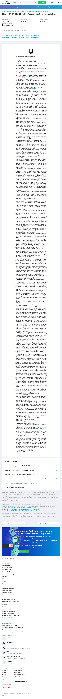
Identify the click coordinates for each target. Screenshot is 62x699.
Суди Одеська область (25, 11)
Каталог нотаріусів (7, 620)
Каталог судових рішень (13, 11)
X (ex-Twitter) (5, 679)
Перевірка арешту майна (8, 629)
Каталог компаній (6, 606)
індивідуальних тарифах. (52, 7)
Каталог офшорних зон (8, 613)
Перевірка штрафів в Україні (9, 625)
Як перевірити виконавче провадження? (12, 627)
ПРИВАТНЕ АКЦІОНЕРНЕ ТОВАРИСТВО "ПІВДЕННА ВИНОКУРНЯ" (19, 33)
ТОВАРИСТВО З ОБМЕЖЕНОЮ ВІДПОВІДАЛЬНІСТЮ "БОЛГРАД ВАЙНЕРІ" (21, 35)
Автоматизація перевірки (9, 594)
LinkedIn (4, 672)
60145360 (21, 523)
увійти (52, 2)
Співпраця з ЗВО (6, 569)
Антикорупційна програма (20, 681)
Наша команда (6, 565)
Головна (4, 11)
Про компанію (6, 563)
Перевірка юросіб (6, 583)
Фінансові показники (7, 592)
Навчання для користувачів (9, 574)
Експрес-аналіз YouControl (9, 599)
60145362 (53, 523)
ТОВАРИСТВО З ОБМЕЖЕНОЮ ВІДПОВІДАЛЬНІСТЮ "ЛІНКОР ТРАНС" (20, 37)
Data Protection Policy (19, 674)
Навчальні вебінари (7, 571)
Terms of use (17, 672)
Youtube (4, 674)
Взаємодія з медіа (7, 567)
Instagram (4, 676)
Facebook (4, 670)
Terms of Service (18, 670)
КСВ (3, 578)
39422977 (34, 88)
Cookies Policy (17, 676)
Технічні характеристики (20, 679)
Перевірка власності (7, 590)
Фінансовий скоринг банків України (11, 601)
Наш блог (4, 576)
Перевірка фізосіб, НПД (8, 586)
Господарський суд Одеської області (41, 11)
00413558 (29, 79)
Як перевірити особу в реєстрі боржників (12, 632)
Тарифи (4, 561)
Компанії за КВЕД (6, 609)
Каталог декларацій (7, 617)
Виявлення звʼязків (7, 597)
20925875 (41, 83)
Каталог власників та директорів (10, 615)
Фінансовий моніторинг (8, 588)
